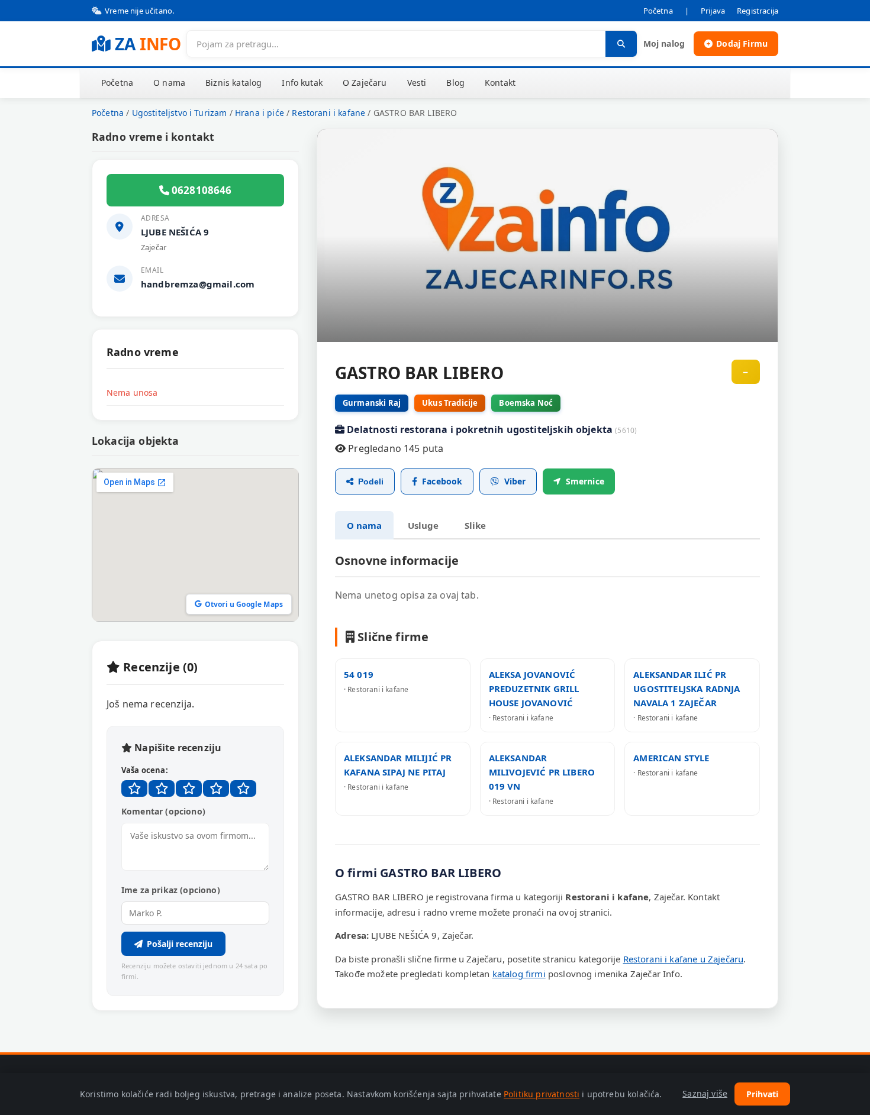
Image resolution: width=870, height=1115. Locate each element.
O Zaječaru (365, 82)
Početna (658, 10)
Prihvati (762, 1094)
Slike (475, 525)
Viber (515, 481)
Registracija (757, 10)
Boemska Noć (526, 402)
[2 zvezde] (162, 788)
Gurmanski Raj (372, 402)
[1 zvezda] (134, 788)
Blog (455, 82)
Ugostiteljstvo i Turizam (179, 112)
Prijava (713, 10)
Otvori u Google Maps (244, 604)
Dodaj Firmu (742, 43)
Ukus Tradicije (450, 402)
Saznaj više (704, 1093)
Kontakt (500, 82)
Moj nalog (664, 43)
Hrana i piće (259, 112)
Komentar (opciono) (163, 811)
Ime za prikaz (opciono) (170, 890)
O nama (169, 82)
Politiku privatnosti (541, 1094)
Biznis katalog (233, 82)
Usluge (423, 525)
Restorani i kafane (328, 112)
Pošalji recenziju (179, 943)
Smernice (585, 481)
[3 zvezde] (189, 788)
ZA (148, 44)
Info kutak (302, 82)
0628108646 (200, 190)
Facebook (442, 481)
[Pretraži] (621, 44)
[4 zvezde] (216, 788)
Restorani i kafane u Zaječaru (683, 959)
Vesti (417, 82)
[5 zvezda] (243, 788)
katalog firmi (519, 974)
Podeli (371, 481)
